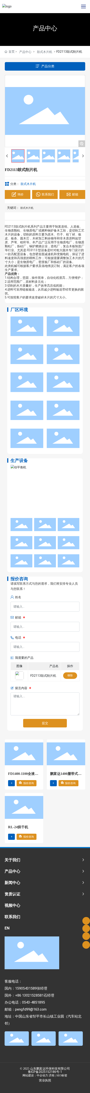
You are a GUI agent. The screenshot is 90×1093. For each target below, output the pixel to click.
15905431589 (26, 988)
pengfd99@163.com (31, 1009)
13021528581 (33, 995)
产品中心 (45, 28)
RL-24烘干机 (18, 827)
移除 (70, 675)
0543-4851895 (33, 1002)
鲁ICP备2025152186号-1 (45, 1071)
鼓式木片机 (44, 52)
